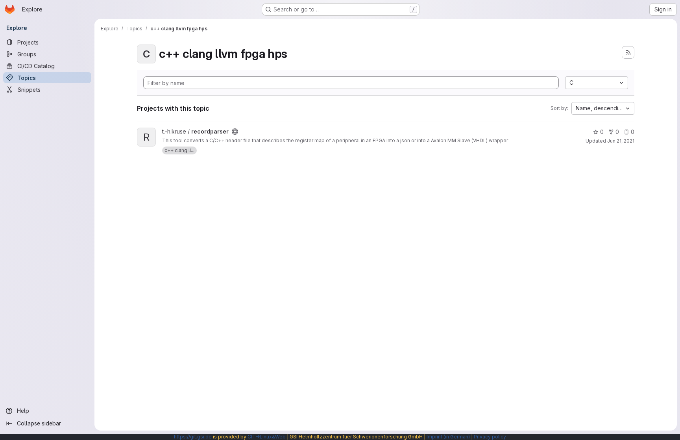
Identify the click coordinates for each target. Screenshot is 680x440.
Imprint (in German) (448, 437)
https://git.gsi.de (193, 437)
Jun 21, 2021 (620, 141)
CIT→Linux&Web (267, 437)
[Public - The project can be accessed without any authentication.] (235, 131)
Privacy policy (490, 437)
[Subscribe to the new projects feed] (628, 52)
